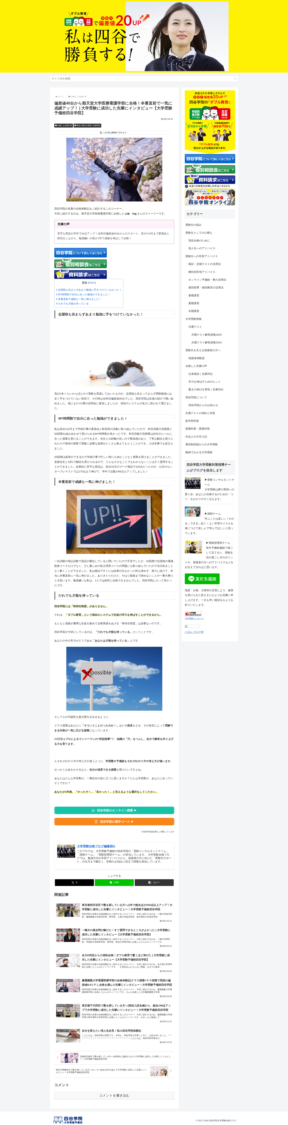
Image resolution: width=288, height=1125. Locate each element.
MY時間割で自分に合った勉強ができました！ (83, 294)
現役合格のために (199, 240)
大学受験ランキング (194, 618)
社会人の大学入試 (196, 436)
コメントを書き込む (114, 1095)
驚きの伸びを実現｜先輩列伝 (88, 125)
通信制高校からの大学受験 (201, 444)
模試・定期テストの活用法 (204, 264)
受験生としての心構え (198, 232)
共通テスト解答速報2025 (206, 334)
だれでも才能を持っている (72, 303)
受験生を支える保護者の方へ (202, 350)
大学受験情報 (193, 318)
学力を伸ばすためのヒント (204, 381)
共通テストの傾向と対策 (200, 413)
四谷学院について (196, 397)
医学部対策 (192, 420)
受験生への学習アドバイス (201, 256)
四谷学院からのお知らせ (203, 405)
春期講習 (193, 295)
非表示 (91, 282)
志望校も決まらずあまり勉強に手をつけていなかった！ (89, 289)
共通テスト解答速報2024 (206, 342)
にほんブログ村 (194, 632)
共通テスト (195, 326)
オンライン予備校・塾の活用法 (207, 279)
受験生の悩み (193, 224)
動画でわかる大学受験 (198, 452)
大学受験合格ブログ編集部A (96, 846)
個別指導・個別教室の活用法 (206, 287)
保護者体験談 (196, 358)
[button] (235, 78)
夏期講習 (193, 303)
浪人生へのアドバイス (201, 248)
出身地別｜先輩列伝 (200, 373)
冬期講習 (193, 311)
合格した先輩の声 (65, 125)
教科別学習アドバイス (201, 271)
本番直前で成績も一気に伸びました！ (78, 299)
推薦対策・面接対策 (197, 428)
